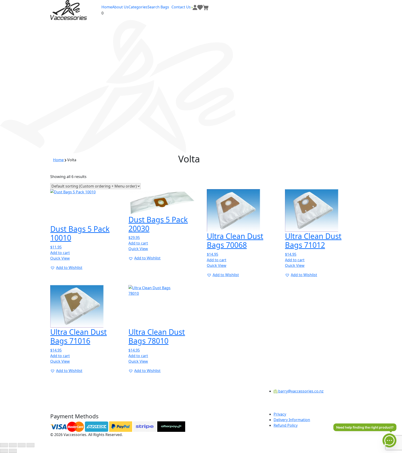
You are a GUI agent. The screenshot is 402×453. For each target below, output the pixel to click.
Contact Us (181, 7)
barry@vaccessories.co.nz (300, 391)
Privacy (280, 414)
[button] (66, 267)
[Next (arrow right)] (13, 451)
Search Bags (158, 7)
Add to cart (60, 252)
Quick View (60, 258)
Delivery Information (292, 419)
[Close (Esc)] (30, 445)
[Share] (22, 445)
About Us (120, 7)
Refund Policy (286, 425)
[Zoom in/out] (4, 445)
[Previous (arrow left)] (4, 451)
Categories (137, 7)
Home (106, 7)
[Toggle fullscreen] (13, 445)
